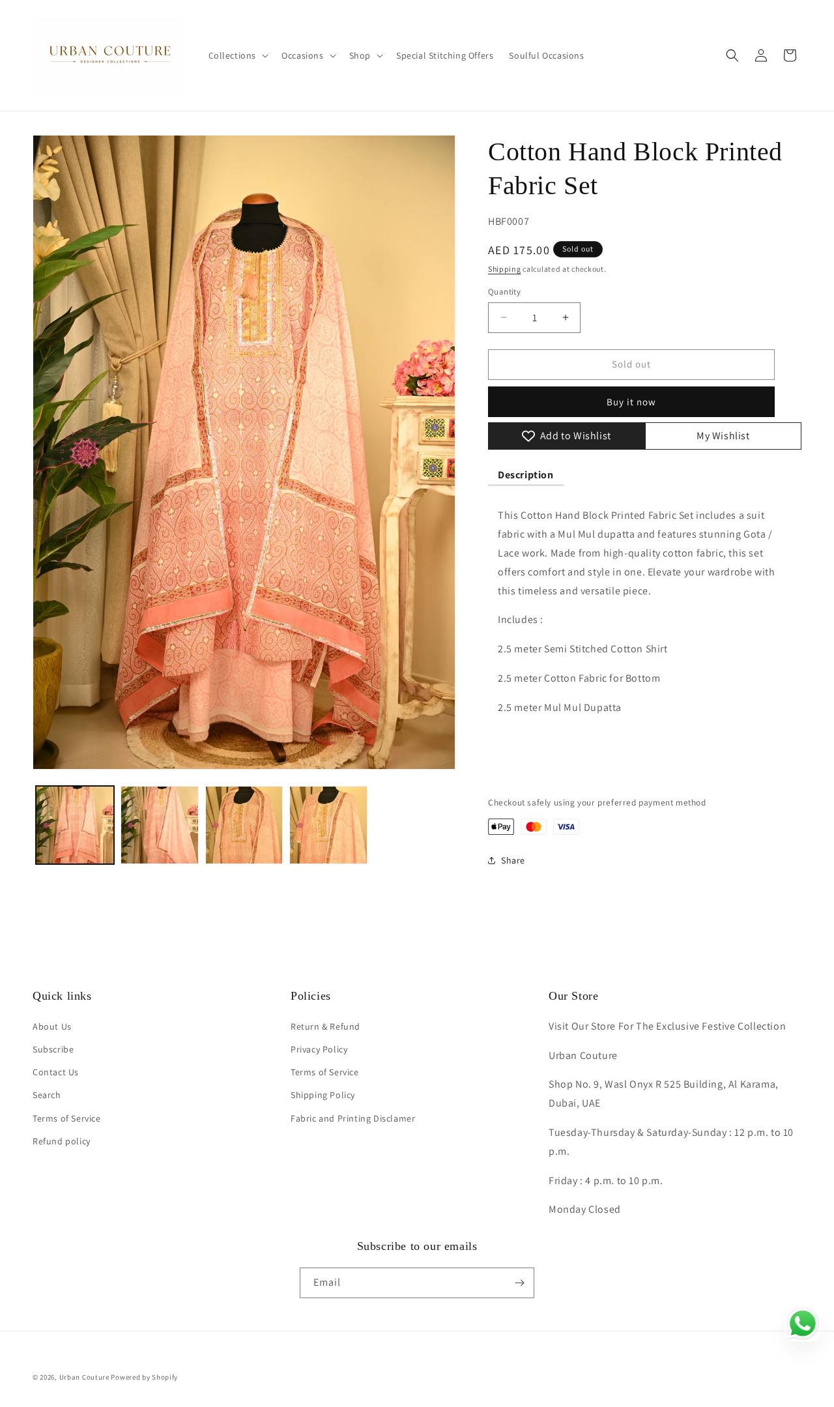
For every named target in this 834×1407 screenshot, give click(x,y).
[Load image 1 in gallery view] (75, 825)
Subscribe (53, 1049)
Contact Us (56, 1072)
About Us (52, 1026)
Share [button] (513, 860)
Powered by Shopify (144, 1377)
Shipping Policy (323, 1095)
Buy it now (631, 402)
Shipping (504, 269)
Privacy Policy (319, 1049)
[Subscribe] (519, 1283)
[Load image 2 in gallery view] (160, 825)
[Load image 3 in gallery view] (244, 825)
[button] (237, 55)
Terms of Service (67, 1118)
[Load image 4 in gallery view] (328, 825)
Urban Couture (84, 1377)
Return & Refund (325, 1026)
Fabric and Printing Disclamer (353, 1118)
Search (47, 1095)
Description (526, 475)
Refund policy (62, 1141)
